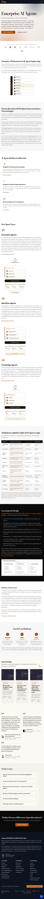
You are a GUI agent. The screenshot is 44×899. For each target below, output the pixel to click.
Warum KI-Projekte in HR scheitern (7, 687)
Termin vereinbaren (7, 32)
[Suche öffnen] (39, 2)
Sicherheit (34, 891)
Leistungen (4, 860)
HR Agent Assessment (5, 868)
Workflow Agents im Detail (7, 320)
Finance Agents (4, 864)
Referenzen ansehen (22, 32)
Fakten (31, 876)
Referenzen (32, 864)
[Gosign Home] (3, 2)
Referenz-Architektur (20, 870)
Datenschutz (28, 891)
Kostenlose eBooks (33, 870)
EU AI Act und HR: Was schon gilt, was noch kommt (22, 688)
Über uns (31, 863)
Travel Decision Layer (5, 877)
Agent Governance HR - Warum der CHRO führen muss (36, 689)
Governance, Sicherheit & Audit (8, 615)
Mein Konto (17, 891)
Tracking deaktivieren (27, 892)
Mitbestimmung (19, 866)
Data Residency (19, 872)
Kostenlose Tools (33, 872)
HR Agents (3, 866)
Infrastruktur (6, 209)
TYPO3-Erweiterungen (34, 879)
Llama (14, 458)
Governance (19, 860)
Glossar (31, 874)
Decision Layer (7, 128)
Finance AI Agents (7, 175)
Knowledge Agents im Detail (7, 380)
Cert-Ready (18, 864)
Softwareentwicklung (5, 876)
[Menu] (41, 2)
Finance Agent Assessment (6, 870)
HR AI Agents (6, 192)
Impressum (23, 891)
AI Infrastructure (4, 874)
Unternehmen (33, 860)
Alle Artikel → (40, 666)
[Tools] (41, 896)
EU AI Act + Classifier (20, 868)
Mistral (17, 458)
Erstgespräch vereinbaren (34, 886)
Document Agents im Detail (7, 254)
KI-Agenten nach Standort (35, 877)
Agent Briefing (33, 868)
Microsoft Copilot (29, 441)
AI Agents (3, 863)
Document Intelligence (5, 872)
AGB (38, 891)
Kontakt (31, 866)
